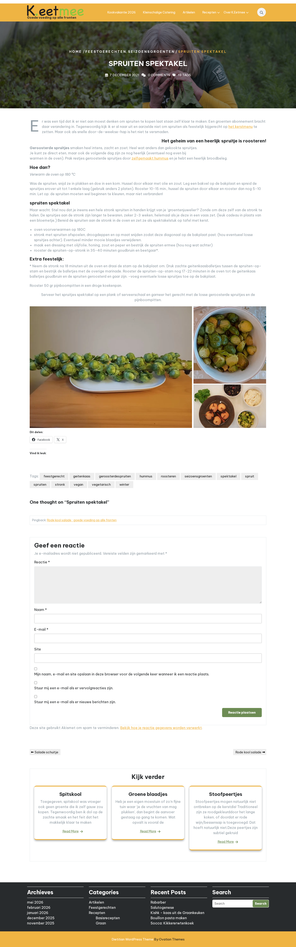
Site (37, 649)
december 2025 (41, 918)
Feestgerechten (105, 51)
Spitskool (70, 794)
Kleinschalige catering (159, 12)
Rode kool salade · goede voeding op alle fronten (82, 520)
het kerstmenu (240, 126)
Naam (40, 609)
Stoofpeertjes (225, 794)
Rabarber (158, 902)
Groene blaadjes (148, 794)
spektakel (228, 476)
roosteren (168, 476)
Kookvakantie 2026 (121, 12)
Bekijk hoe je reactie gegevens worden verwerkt (161, 728)
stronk (60, 484)
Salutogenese (162, 907)
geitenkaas (81, 476)
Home (75, 51)
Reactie (42, 562)
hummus (146, 476)
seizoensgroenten (198, 476)
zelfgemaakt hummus (150, 158)
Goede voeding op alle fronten (51, 18)
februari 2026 (38, 907)
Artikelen (189, 12)
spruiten (40, 484)
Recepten (209, 12)
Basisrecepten (108, 918)
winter (124, 484)
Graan (101, 923)
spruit (249, 476)
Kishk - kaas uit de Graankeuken (177, 913)
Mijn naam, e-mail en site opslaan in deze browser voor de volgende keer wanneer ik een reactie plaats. (121, 674)
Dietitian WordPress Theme (148, 939)
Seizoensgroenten (151, 51)
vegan (78, 484)
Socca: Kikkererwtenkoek (172, 923)
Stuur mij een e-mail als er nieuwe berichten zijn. (75, 702)
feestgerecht (54, 476)
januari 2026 (37, 913)
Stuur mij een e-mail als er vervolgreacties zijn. (73, 688)
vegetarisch (101, 484)
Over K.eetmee (234, 12)
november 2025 (40, 923)
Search (261, 904)
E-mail (41, 629)
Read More (70, 831)
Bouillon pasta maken (169, 918)
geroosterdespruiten (115, 476)
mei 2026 (35, 902)
